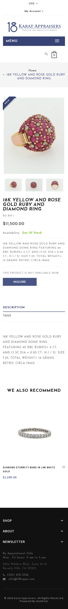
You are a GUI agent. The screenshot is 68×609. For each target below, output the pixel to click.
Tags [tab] (7, 315)
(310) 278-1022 (18, 575)
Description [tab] (14, 307)
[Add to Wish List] (64, 467)
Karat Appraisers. (25, 598)
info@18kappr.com (21, 579)
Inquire (19, 282)
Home (33, 70)
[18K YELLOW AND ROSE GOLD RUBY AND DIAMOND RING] (13, 185)
